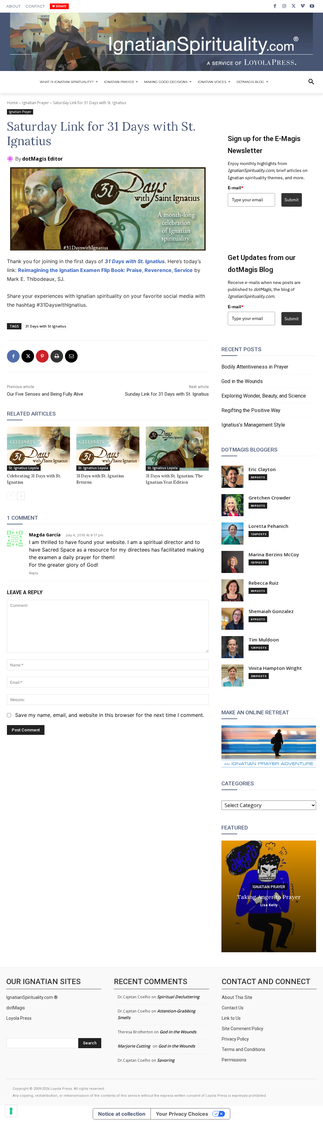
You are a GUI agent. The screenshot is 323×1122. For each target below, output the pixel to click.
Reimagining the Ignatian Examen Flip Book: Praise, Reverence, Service (105, 270)
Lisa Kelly (269, 904)
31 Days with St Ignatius (45, 326)
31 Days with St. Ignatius (135, 261)
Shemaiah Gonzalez (271, 611)
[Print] (56, 356)
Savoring (165, 1060)
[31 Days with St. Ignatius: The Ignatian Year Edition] (177, 449)
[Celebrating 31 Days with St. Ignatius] (38, 449)
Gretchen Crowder (270, 498)
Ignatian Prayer (35, 102)
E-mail (236, 188)
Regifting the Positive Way (250, 410)
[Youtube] (312, 6)
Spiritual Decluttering (178, 997)
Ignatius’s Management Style (253, 425)
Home (12, 102)
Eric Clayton (262, 469)
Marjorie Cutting (134, 1046)
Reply (33, 573)
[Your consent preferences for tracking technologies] (11, 1111)
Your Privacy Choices (182, 1114)
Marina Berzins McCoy (274, 555)
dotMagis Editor (42, 158)
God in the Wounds (242, 381)
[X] (293, 6)
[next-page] (21, 496)
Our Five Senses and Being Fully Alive (45, 394)
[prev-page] (11, 496)
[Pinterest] (42, 356)
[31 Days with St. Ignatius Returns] (107, 449)
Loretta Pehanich (268, 526)
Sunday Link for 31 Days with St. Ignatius (167, 394)
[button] (311, 82)
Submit (292, 200)
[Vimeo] (302, 6)
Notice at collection (121, 1114)
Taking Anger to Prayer (269, 897)
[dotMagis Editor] (11, 159)
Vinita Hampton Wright (275, 668)
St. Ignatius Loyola (24, 468)
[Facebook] (274, 6)
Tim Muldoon (264, 640)
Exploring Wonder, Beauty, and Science (263, 396)
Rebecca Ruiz (264, 583)
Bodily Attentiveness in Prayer (254, 367)
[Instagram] (284, 6)
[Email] (71, 356)
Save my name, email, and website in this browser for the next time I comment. (109, 715)
